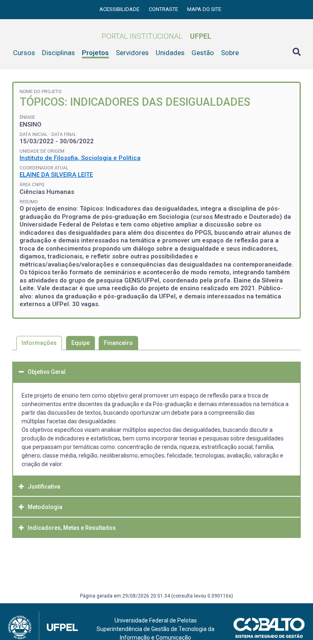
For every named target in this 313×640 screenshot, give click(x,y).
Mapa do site (204, 9)
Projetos (95, 53)
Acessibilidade (120, 9)
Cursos (24, 53)
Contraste (164, 9)
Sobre (230, 53)
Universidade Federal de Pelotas (156, 620)
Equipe (80, 343)
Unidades (170, 53)
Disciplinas (58, 53)
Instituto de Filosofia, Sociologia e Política (80, 158)
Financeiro (118, 343)
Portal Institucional (156, 36)
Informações (39, 343)
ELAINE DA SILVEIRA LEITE (56, 174)
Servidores (132, 53)
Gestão (203, 53)
